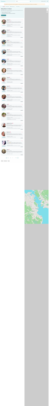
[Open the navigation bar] (47, 1)
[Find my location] (47, 12)
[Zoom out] (47, 10)
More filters (18, 6)
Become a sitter (43, 1)
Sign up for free (4, 15)
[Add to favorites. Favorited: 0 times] (22, 149)
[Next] (18, 158)
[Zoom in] (47, 9)
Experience (7, 6)
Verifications (13, 6)
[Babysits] (3, 1)
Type (3, 6)
